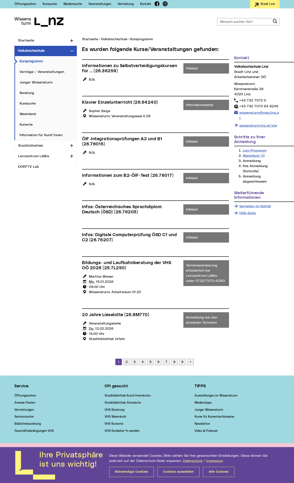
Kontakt (145, 4)
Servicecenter (24, 416)
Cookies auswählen (178, 471)
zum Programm (254, 150)
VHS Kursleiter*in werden (122, 430)
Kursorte (26, 124)
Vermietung (126, 4)
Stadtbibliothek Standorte (123, 402)
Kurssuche (50, 4)
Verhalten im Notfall (255, 206)
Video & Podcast (206, 430)
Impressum (214, 461)
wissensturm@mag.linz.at (259, 115)
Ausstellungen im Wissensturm (216, 395)
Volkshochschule (31, 50)
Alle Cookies (219, 471)
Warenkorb (28, 114)
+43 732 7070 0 (252, 100)
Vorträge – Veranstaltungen (42, 72)
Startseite (26, 40)
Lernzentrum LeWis (33, 156)
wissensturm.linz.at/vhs (258, 125)
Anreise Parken (24, 402)
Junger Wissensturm (36, 82)
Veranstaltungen (99, 4)
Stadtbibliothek (30, 145)
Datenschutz (193, 461)
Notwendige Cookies (131, 471)
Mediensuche (72, 4)
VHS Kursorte (114, 423)
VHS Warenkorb (115, 416)
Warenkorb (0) (254, 155)
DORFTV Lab (28, 166)
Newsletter (202, 423)
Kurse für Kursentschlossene (214, 416)
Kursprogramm (48, 61)
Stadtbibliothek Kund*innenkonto (128, 395)
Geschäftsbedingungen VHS (34, 430)
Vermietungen (24, 409)
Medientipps (203, 402)
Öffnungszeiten (25, 4)
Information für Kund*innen (41, 135)
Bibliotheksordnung (27, 423)
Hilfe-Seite (247, 213)
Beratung (27, 93)
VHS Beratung (114, 409)
